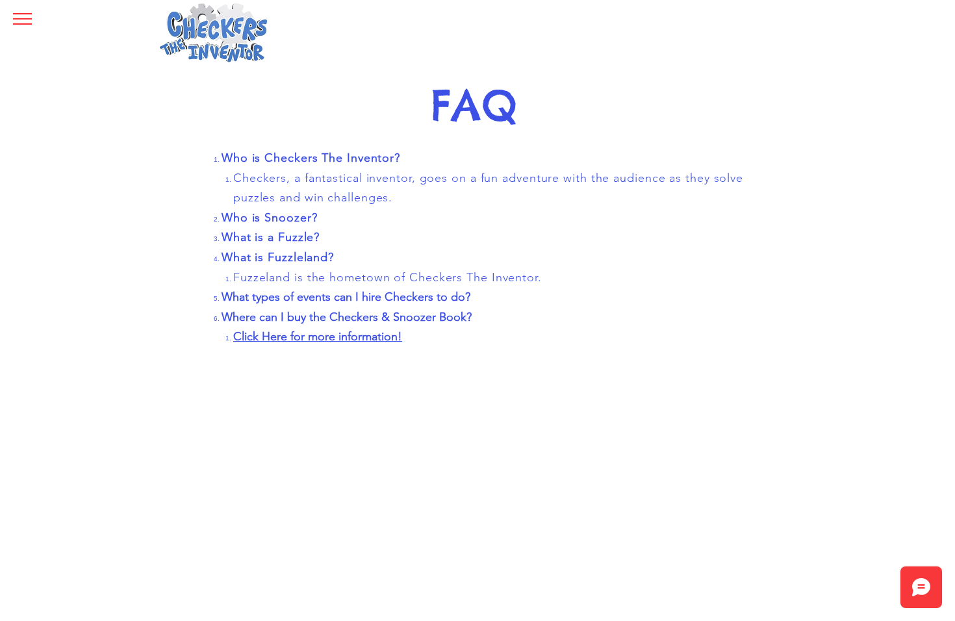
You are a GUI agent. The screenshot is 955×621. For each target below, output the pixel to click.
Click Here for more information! (317, 336)
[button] (22, 19)
